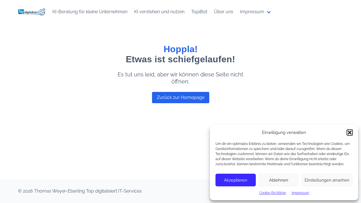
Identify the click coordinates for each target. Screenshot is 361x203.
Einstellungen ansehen (327, 180)
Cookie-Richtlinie (272, 193)
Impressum (300, 193)
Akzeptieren (235, 180)
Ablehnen (278, 180)
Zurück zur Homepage (180, 97)
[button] (350, 132)
